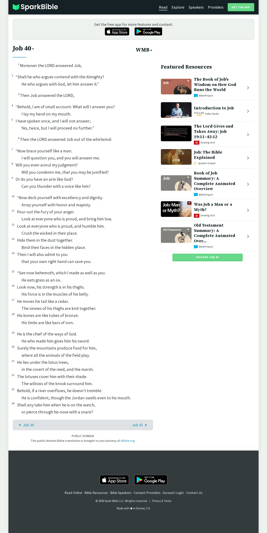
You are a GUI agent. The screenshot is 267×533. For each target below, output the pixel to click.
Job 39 (28, 424)
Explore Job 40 (207, 257)
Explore (178, 7)
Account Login (173, 492)
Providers (215, 7)
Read (163, 7)
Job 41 (137, 424)
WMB (143, 50)
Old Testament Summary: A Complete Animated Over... (214, 233)
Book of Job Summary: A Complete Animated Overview (214, 181)
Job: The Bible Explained (208, 155)
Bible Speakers (120, 492)
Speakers (196, 7)
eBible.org (128, 441)
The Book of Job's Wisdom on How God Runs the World (215, 85)
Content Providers (147, 492)
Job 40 (22, 48)
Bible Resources (96, 492)
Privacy (156, 501)
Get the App (241, 7)
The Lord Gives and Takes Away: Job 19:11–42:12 (213, 132)
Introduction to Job (214, 108)
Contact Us (194, 492)
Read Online (73, 492)
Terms (167, 501)
